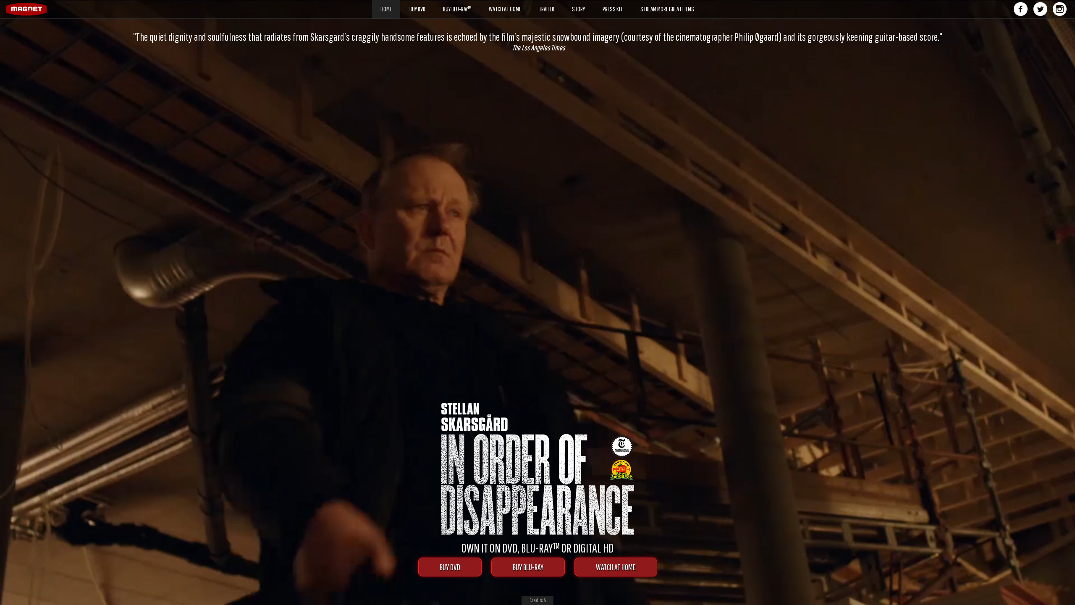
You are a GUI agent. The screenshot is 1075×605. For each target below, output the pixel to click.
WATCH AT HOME (616, 567)
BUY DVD (450, 567)
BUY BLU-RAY (528, 567)
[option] (537, 41)
